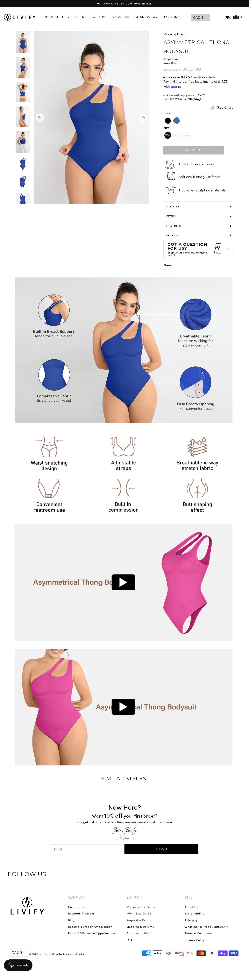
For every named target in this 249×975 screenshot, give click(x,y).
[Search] (220, 17)
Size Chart (224, 108)
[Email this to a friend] (196, 265)
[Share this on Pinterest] (189, 265)
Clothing (171, 17)
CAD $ (198, 17)
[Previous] (40, 117)
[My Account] (214, 17)
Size (166, 128)
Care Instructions (138, 933)
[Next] (143, 117)
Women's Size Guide (140, 907)
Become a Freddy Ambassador (90, 926)
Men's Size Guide (138, 913)
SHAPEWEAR (146, 17)
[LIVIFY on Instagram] (237, 874)
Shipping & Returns (140, 926)
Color (168, 113)
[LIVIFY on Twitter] (213, 874)
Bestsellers (74, 17)
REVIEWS (198, 235)
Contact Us (76, 907)
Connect (77, 897)
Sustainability (194, 913)
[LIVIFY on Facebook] (221, 874)
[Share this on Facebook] (182, 265)
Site (189, 897)
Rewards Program (81, 913)
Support (135, 897)
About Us (191, 907)
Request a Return (139, 920)
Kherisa (182, 34)
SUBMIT (161, 849)
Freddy (98, 17)
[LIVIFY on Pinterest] (229, 874)
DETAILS (170, 216)
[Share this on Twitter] (175, 265)
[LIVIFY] (20, 17)
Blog (71, 920)
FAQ (129, 940)
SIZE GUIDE (172, 206)
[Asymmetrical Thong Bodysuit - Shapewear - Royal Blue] (91, 117)
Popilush (121, 17)
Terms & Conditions (198, 933)
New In (51, 17)
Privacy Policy (195, 940)
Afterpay (191, 920)
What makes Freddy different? (206, 926)
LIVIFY (41, 953)
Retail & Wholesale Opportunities (92, 933)
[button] (198, 77)
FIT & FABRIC (173, 226)
